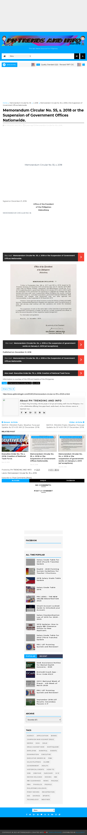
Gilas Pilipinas (34, 762)
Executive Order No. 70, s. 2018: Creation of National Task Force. (42, 373)
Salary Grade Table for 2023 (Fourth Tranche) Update (48, 562)
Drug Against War (35, 747)
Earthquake (53, 747)
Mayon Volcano (34, 777)
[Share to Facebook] (56, 470)
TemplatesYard (55, 832)
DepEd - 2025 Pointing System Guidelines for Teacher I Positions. (48, 571)
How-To (50, 769)
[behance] (52, 814)
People (48, 784)
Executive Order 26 (36, 758)
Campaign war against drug (40, 739)
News (46, 781)
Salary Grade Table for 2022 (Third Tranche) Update (48, 637)
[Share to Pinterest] (58, 470)
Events (53, 750)
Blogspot (80, 832)
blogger (15, 480)
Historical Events (35, 769)
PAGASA (54, 781)
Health (45, 766)
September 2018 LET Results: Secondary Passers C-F (47, 702)
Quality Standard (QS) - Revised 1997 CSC (47, 65)
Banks (54, 735)
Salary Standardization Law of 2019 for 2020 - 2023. (48, 617)
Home (5, 103)
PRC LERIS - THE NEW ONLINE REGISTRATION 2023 (48, 599)
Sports (46, 796)
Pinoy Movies (33, 792)
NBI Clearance (34, 781)
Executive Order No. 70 (11, 437)
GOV (74, 64)
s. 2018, (59, 125)
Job (29, 773)
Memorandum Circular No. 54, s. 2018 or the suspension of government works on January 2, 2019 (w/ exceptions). (71, 458)
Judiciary (48, 773)
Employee (31, 750)
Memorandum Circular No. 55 (20, 103)
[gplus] (34, 814)
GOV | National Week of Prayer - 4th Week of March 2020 (48, 683)
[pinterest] (38, 814)
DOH (38, 743)
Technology (33, 799)
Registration (48, 792)
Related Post (8, 432)
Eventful (43, 750)
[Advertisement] (43, 16)
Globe (47, 762)
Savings (36, 796)
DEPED (30, 743)
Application (42, 735)
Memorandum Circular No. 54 (70, 437)
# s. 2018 (36, 383)
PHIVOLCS (37, 784)
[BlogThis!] (51, 470)
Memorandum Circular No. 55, (46, 125)
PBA (29, 784)
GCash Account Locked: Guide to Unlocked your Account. (48, 608)
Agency (30, 735)
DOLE (45, 743)
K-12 (57, 773)
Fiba (50, 758)
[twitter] (30, 814)
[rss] (48, 814)
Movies (48, 777)
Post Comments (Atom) (22, 478)
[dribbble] (45, 814)
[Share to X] (54, 470)
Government (33, 766)
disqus (43, 480)
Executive (46, 754)
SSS (28, 796)
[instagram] (56, 814)
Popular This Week (30, 656)
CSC (28, 64)
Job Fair (37, 773)
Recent (43, 656)
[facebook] (27, 814)
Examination (33, 754)
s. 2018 (35, 103)
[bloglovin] (41, 814)
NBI (55, 777)
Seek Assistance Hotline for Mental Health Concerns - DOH (49, 665)
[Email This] (49, 470)
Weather (46, 799)
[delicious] (59, 814)
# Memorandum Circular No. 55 (19, 383)
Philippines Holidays (36, 788)
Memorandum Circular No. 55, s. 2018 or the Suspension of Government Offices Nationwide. (42, 457)
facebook (70, 480)
